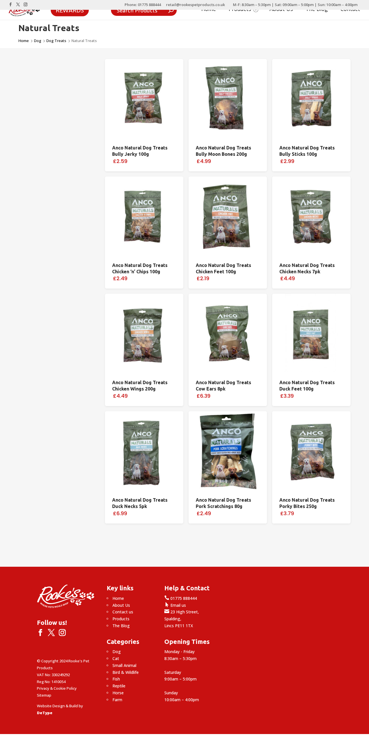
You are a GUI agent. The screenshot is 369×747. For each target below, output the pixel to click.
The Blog (317, 9)
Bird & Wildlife (125, 672)
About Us (281, 9)
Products (120, 618)
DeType (44, 712)
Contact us (122, 612)
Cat (115, 658)
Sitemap (44, 695)
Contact (350, 9)
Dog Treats (56, 40)
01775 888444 (180, 598)
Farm (117, 699)
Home (208, 9)
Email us (175, 605)
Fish (116, 679)
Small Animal (124, 665)
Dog (37, 40)
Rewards (70, 9)
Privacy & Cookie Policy (57, 688)
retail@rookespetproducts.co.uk (195, 5)
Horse (118, 692)
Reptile (118, 686)
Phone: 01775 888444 (143, 5)
